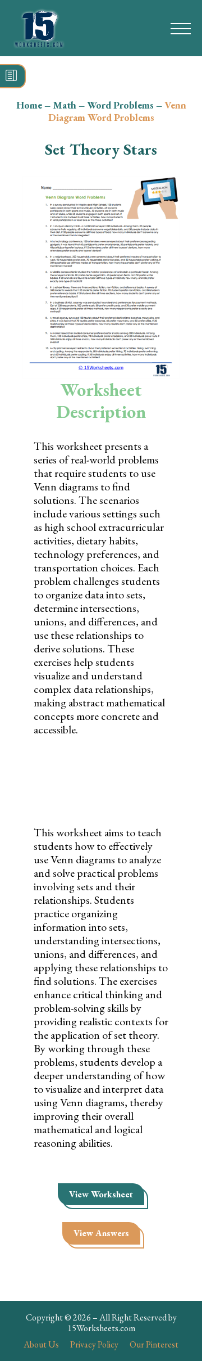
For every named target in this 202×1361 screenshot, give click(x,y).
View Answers (101, 1233)
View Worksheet (101, 1194)
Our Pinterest (154, 1344)
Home (29, 104)
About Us (41, 1344)
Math (64, 104)
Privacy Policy (94, 1344)
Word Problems (120, 104)
